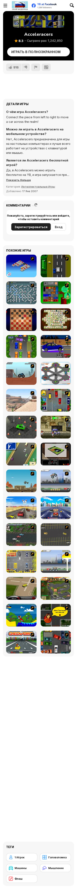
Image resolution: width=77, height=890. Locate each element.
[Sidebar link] (5, 5)
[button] (18, 180)
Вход (59, 227)
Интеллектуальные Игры (38, 186)
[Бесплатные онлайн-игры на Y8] (19, 5)
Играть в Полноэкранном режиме (36, 53)
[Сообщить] (35, 67)
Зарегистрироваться (31, 227)
